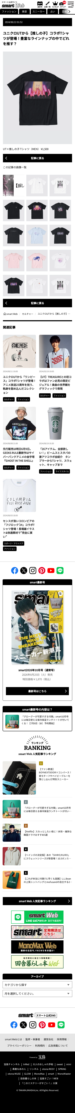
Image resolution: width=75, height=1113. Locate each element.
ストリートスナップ (62, 4)
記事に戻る (37, 158)
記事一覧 (47, 4)
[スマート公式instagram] (32, 571)
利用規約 (40, 1045)
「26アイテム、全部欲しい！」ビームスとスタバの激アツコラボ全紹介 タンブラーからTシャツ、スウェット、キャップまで (55, 456)
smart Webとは (13, 1039)
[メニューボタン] (70, 4)
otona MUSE (14, 1073)
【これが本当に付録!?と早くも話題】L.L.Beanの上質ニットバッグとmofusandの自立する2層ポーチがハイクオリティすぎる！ (48, 880)
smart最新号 (39, 4)
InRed (26, 1064)
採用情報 (62, 1039)
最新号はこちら (37, 691)
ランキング (55, 4)
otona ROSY (48, 1069)
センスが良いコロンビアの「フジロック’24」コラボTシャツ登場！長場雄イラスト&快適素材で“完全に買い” (19, 528)
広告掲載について (58, 1045)
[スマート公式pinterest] (41, 571)
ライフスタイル (62, 471)
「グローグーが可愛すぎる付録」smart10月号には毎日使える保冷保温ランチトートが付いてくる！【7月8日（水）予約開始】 (47, 809)
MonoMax (39, 1073)
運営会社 (48, 1039)
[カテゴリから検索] (37, 984)
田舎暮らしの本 (28, 1078)
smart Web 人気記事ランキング (37, 901)
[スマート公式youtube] (50, 571)
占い (52, 11)
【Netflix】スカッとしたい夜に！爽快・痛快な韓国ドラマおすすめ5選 (48, 833)
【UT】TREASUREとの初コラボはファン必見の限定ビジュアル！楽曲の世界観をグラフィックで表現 (55, 383)
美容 (24, 11)
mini (68, 1064)
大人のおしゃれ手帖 (43, 1064)
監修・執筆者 (32, 1039)
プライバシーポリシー (19, 1045)
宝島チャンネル (12, 1064)
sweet (60, 1064)
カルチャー (9, 399)
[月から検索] (37, 993)
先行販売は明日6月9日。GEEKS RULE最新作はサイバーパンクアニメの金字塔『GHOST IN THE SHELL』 (19, 455)
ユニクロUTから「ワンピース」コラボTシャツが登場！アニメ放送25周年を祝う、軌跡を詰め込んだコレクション (19, 384)
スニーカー (38, 11)
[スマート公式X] (23, 571)
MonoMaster (64, 1073)
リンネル (34, 1069)
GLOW (27, 1073)
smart (51, 1073)
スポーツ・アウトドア (13, 543)
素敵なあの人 (19, 1069)
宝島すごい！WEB (49, 1078)
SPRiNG (62, 1069)
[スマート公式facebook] (14, 571)
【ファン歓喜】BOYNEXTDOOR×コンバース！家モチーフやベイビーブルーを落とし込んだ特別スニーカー (55, 774)
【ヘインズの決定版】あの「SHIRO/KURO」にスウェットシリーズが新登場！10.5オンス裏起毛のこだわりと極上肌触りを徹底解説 (47, 856)
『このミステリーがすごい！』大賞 (39, 1083)
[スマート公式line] (60, 571)
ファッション (9, 11)
